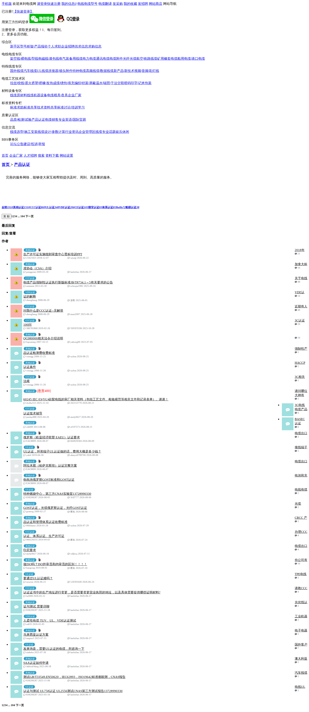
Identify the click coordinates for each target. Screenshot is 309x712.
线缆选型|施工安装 (24, 132)
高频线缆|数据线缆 (100, 71)
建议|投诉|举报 (34, 144)
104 (22, 216)
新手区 (15, 46)
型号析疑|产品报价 (34, 46)
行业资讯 (72, 132)
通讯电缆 (103, 58)
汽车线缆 (30, 71)
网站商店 (155, 3)
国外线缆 (17, 71)
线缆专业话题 (105, 132)
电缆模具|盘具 (57, 95)
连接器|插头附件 (60, 71)
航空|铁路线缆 (146, 58)
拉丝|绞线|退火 (21, 83)
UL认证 (52, 207)
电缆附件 (116, 58)
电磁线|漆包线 (48, 58)
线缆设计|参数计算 (51, 132)
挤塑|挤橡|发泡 (42, 83)
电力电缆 (89, 58)
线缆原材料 (18, 95)
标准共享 (30, 107)
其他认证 (21, 207)
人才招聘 (30, 155)
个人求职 (54, 46)
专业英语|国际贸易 (72, 119)
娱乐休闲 (122, 132)
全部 (7, 207)
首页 (5, 155)
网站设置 (66, 155)
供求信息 (81, 46)
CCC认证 (37, 207)
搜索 (41, 155)
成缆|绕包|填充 (63, 83)
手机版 (7, 3)
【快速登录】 (23, 11)
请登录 (42, 3)
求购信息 (95, 46)
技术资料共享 (47, 107)
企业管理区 (87, 132)
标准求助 (17, 107)
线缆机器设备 (37, 95)
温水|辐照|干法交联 (110, 83)
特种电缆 (79, 71)
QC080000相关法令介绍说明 (43, 338)
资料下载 (52, 155)
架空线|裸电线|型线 (24, 58)
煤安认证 (95, 207)
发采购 (118, 3)
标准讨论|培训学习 (71, 107)
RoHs (120, 207)
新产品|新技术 (124, 71)
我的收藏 (130, 3)
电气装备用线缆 (71, 58)
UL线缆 (42, 71)
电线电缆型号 (87, 3)
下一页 (29, 216)
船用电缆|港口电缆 (191, 58)
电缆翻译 (105, 3)
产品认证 (38, 119)
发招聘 (143, 3)
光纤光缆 (129, 58)
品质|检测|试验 (21, 119)
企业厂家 (74, 95)
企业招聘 (68, 46)
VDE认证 (67, 207)
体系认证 (109, 207)
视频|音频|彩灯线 (146, 71)
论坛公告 (17, 144)
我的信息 (69, 3)
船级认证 (132, 207)
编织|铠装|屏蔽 (85, 83)
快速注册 (54, 3)
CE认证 (81, 207)
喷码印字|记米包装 (138, 83)
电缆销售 (51, 119)
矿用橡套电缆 (167, 58)
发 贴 (6, 216)
